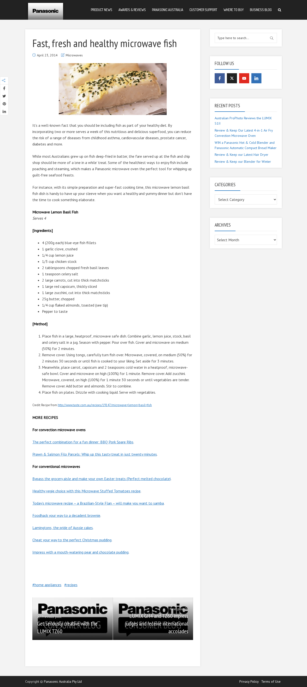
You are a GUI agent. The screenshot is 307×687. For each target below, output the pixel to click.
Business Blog (261, 10)
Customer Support (203, 10)
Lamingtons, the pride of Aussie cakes (62, 527)
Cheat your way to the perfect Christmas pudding (72, 539)
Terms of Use (271, 681)
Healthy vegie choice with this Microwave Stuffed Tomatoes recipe (86, 490)
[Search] (279, 10)
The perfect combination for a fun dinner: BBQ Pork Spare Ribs (82, 442)
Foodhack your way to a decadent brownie (66, 515)
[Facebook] (220, 78)
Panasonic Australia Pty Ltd (63, 681)
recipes (71, 584)
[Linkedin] (256, 78)
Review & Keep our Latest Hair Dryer (241, 154)
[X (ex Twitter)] (232, 78)
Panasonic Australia (167, 10)
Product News (101, 10)
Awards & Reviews (132, 10)
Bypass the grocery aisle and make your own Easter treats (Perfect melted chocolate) (101, 478)
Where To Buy (234, 10)
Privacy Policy (249, 681)
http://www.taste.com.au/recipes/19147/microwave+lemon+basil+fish (105, 405)
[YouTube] (244, 78)
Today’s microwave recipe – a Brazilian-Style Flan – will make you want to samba (98, 503)
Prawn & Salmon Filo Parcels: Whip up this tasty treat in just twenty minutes (94, 454)
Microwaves (74, 55)
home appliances (48, 584)
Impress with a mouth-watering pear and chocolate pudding (80, 552)
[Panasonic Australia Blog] (45, 10)
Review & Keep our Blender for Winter (243, 161)
